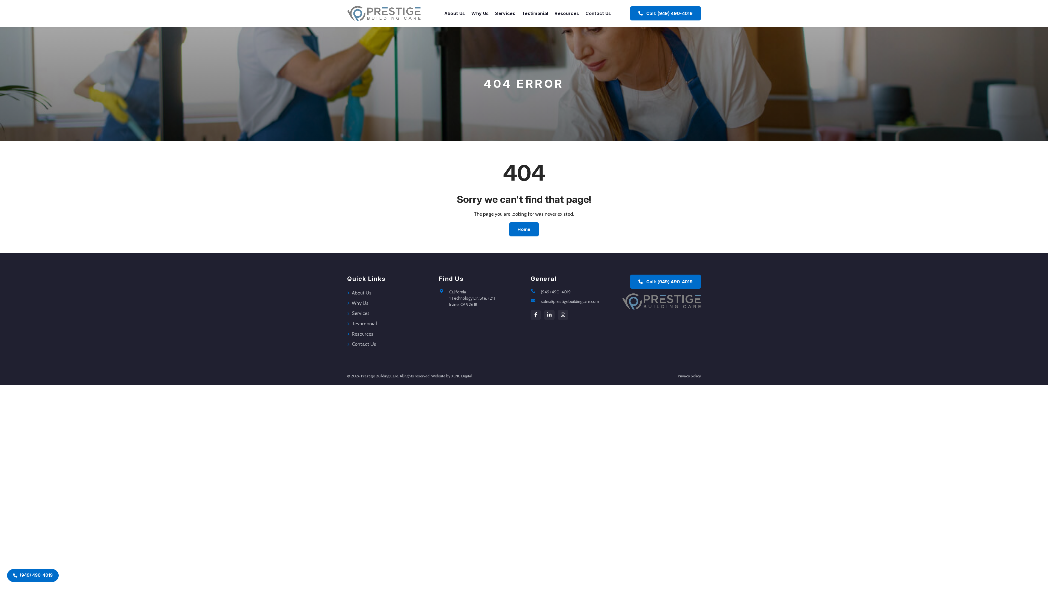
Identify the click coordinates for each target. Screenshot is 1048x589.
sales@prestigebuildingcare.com (570, 301)
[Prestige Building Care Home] (384, 13)
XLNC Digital (461, 376)
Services (505, 13)
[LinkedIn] (549, 315)
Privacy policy (689, 376)
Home (523, 229)
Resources (567, 13)
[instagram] (563, 315)
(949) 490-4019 (556, 291)
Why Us (480, 13)
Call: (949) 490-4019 (669, 13)
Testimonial (535, 13)
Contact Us (598, 13)
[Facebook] (536, 315)
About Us (454, 13)
